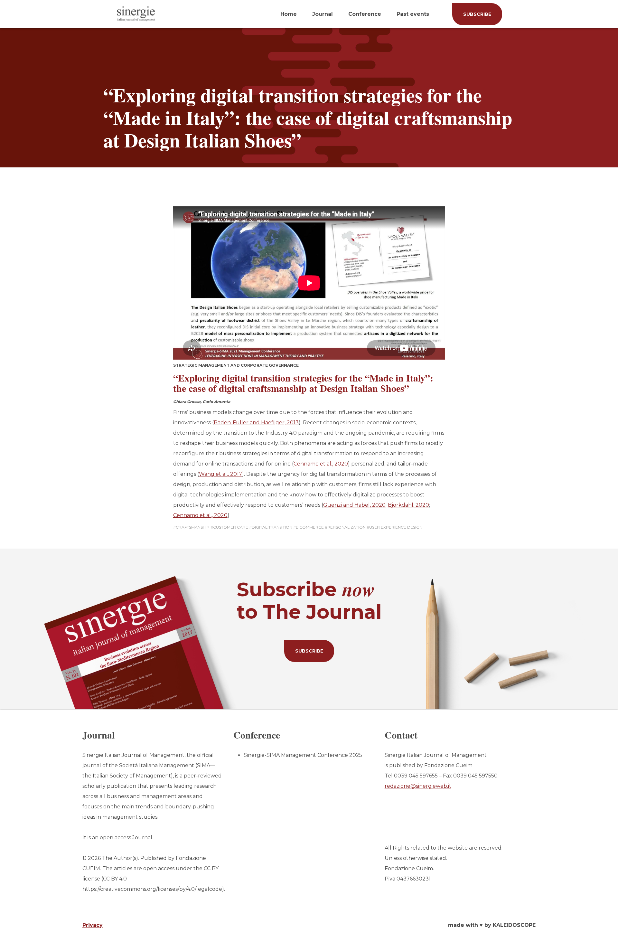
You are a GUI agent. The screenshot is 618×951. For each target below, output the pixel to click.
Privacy (92, 925)
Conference (364, 14)
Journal (322, 14)
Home (288, 14)
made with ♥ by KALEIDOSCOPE (492, 925)
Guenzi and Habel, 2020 (354, 505)
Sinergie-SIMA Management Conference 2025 (303, 755)
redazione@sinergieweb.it (418, 786)
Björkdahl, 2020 (408, 505)
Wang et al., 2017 (220, 474)
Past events (413, 14)
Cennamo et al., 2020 (321, 464)
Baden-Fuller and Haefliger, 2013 (256, 422)
